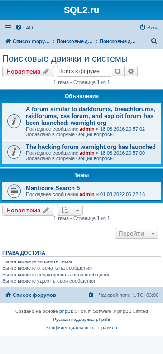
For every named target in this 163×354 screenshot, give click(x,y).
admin (87, 129)
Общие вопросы (95, 134)
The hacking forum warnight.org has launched (91, 146)
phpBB (66, 311)
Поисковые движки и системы (65, 59)
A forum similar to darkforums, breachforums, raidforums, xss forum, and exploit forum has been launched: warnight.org (90, 116)
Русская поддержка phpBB (81, 319)
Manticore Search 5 (53, 188)
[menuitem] (24, 27)
